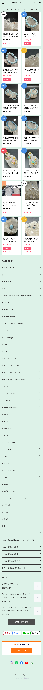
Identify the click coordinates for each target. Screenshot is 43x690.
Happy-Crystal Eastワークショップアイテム (18, 540)
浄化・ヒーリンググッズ (10, 268)
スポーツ (5, 331)
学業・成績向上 (7, 310)
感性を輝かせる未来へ (22, 9)
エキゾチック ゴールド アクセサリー (15, 498)
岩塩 (3, 533)
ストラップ (5, 463)
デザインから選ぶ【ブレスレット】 (13, 568)
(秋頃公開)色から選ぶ (10, 547)
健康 (3, 289)
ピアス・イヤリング (8, 393)
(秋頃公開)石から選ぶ (10, 554)
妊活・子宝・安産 (8, 303)
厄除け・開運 (6, 282)
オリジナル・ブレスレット (10, 365)
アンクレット (6, 505)
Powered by (19, 678)
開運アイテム (6, 421)
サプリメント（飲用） (9, 442)
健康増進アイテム (8, 491)
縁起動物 (5, 414)
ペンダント (5, 386)
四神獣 (4, 345)
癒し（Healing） (10, 9)
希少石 (4, 351)
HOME (3, 9)
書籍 (3, 526)
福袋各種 (5, 519)
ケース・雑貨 (6, 449)
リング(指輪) (6, 400)
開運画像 (5, 484)
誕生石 (4, 275)
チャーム (5, 512)
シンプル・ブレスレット (10, 358)
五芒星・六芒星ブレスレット (12, 372)
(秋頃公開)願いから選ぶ (11, 561)
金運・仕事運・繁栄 (8, 317)
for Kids (5, 456)
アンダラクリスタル (8, 470)
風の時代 (5, 477)
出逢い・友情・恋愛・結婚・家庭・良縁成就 (17, 296)
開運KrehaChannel (10, 407)
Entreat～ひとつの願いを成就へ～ (14, 379)
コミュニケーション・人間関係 (12, 324)
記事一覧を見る (21, 622)
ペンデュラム (6, 435)
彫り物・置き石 (7, 428)
